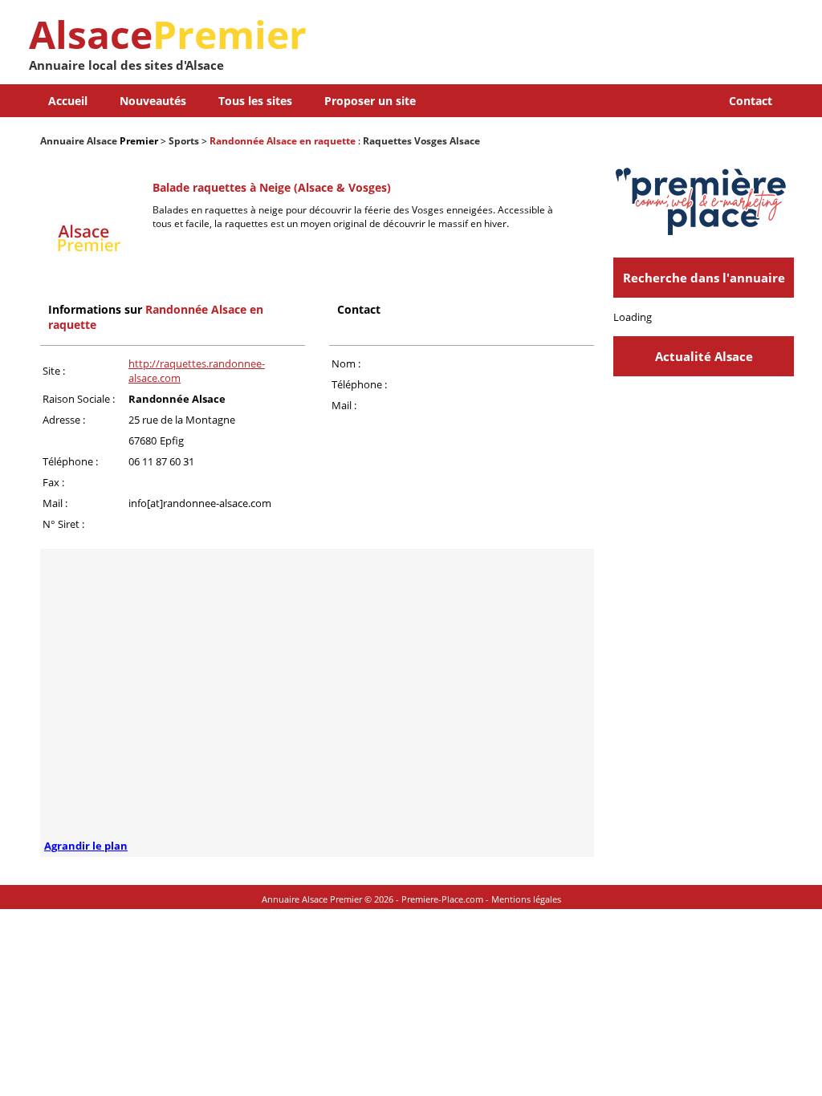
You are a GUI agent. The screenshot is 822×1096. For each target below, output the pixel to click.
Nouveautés (153, 100)
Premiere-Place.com (442, 899)
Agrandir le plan (86, 846)
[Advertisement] (606, 48)
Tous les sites (255, 100)
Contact (750, 100)
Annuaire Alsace (78, 141)
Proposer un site (370, 100)
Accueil (67, 100)
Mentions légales (526, 899)
